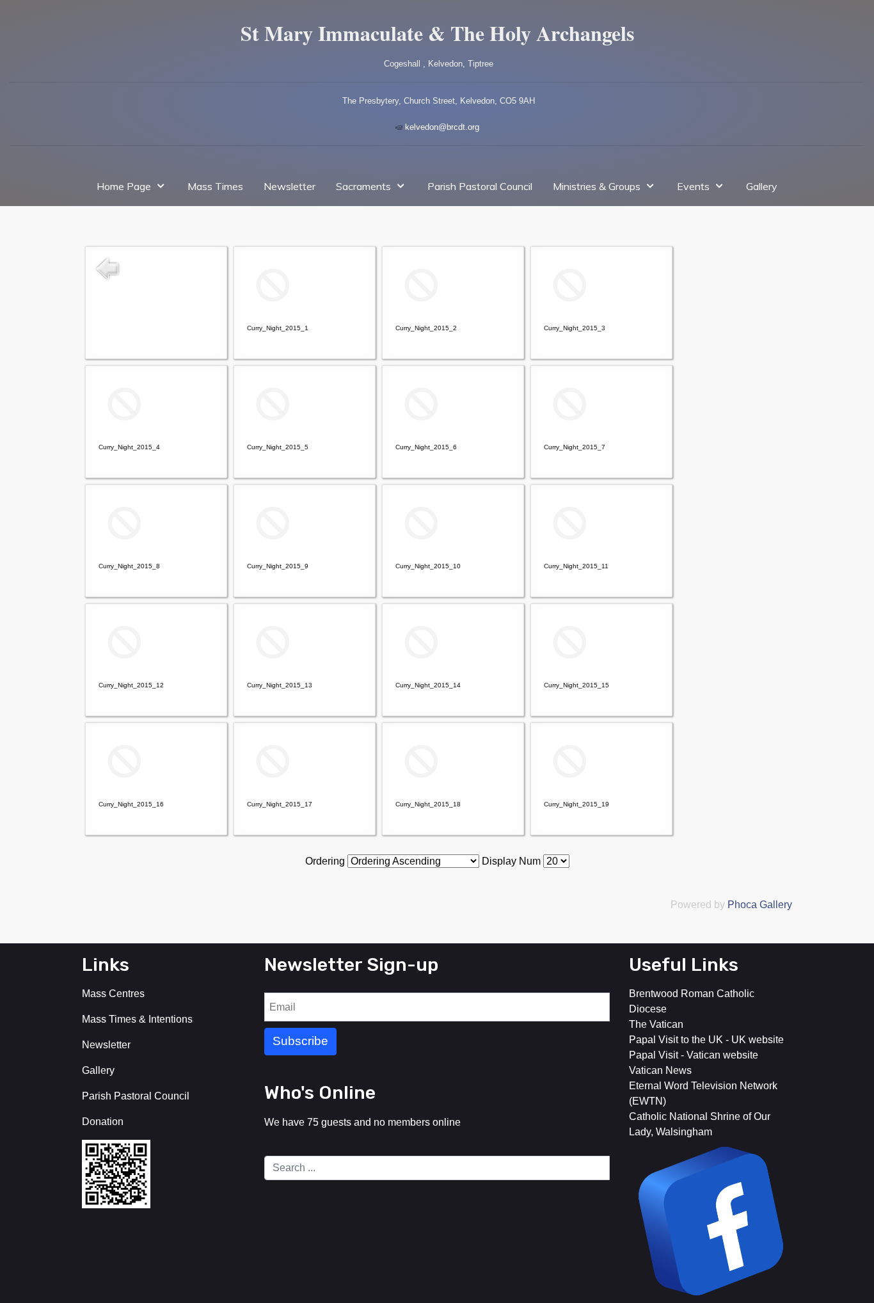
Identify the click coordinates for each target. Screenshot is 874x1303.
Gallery (98, 1070)
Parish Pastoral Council (135, 1096)
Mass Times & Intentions (137, 1019)
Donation (102, 1121)
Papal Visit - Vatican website (693, 1055)
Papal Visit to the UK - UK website (706, 1039)
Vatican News (660, 1070)
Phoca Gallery (759, 904)
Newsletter (106, 1044)
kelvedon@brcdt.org (442, 127)
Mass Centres (113, 993)
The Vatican (656, 1024)
